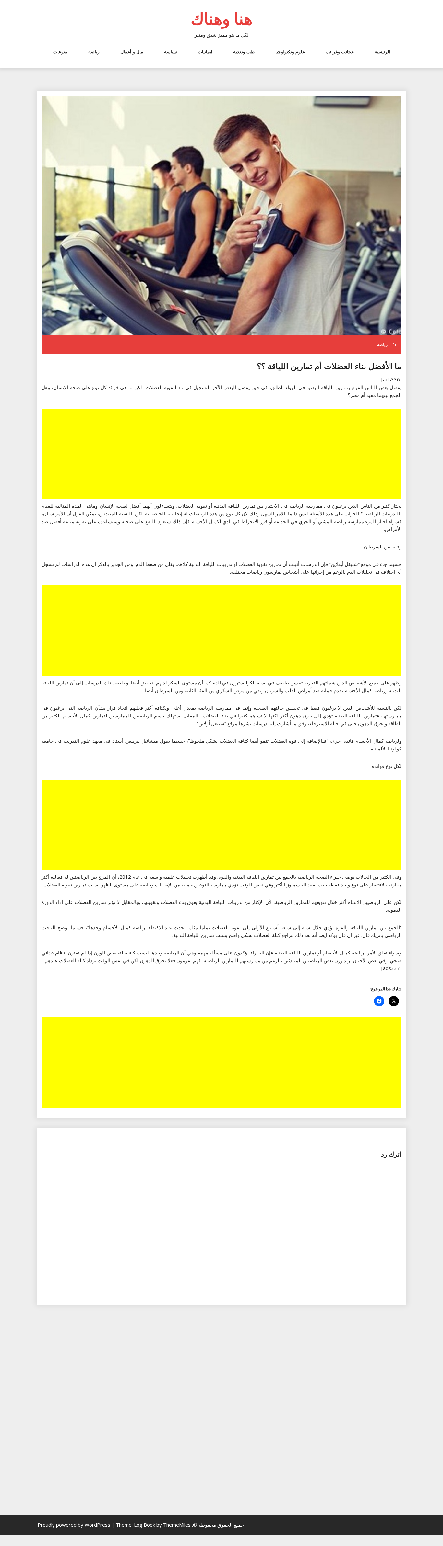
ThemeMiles (177, 1524)
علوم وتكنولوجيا (290, 52)
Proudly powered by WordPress (75, 1524)
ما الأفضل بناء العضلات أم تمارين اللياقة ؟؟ (329, 365)
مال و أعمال (131, 52)
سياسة (170, 52)
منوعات (60, 52)
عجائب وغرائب (340, 52)
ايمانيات (205, 52)
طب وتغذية (244, 52)
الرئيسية (382, 52)
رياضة (94, 52)
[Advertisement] (221, 454)
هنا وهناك (221, 18)
